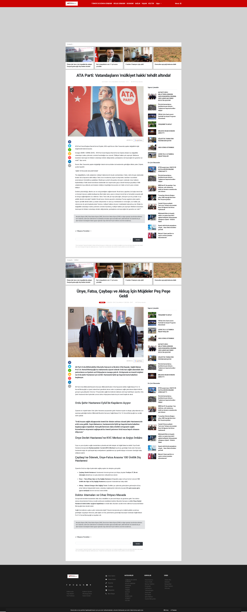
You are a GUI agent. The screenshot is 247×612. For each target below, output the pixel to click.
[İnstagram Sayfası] (74, 585)
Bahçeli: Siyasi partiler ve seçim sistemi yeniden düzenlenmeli (166, 235)
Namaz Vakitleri (149, 584)
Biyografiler (168, 584)
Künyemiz (111, 590)
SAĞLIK (137, 3)
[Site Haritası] (87, 585)
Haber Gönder (86, 596)
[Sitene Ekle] (91, 585)
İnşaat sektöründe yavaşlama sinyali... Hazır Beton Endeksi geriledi (167, 227)
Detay (166, 610)
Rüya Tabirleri (169, 586)
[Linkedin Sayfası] (81, 585)
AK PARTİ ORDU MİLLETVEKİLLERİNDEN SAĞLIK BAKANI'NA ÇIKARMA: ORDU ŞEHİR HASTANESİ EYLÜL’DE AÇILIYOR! (167, 96)
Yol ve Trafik (148, 582)
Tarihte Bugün (149, 590)
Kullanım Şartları (87, 591)
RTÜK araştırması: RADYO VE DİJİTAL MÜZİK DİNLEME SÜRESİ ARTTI (167, 169)
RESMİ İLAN (128, 596)
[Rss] (84, 585)
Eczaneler (148, 586)
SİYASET (128, 598)
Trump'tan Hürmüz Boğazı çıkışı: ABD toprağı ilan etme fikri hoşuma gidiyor (166, 197)
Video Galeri (112, 579)
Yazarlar (110, 583)
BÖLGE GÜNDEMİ (119, 3)
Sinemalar (148, 592)
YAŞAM (144, 3)
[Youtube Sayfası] (77, 585)
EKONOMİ (130, 3)
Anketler (167, 582)
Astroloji (167, 588)
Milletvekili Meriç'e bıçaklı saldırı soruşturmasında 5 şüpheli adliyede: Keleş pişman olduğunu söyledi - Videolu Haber (167, 217)
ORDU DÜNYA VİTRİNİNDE (166, 147)
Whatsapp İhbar (87, 593)
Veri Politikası (70, 596)
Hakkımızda (70, 591)
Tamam (174, 610)
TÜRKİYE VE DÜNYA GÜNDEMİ (101, 3)
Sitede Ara (168, 580)
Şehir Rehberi (149, 597)
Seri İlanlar (148, 594)
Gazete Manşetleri (150, 599)
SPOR (127, 594)
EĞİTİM (127, 600)
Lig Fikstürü (148, 588)
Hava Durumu (149, 580)
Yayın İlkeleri (70, 593)
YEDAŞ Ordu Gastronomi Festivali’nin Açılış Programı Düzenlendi (167, 116)
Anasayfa (70, 44)
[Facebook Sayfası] (67, 585)
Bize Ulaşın (111, 593)
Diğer (158, 3)
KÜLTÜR (151, 3)
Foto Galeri (111, 576)
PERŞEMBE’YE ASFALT (165, 124)
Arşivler (110, 586)
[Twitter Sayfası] (70, 585)
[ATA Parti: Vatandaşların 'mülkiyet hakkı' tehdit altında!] (106, 111)
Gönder (138, 240)
